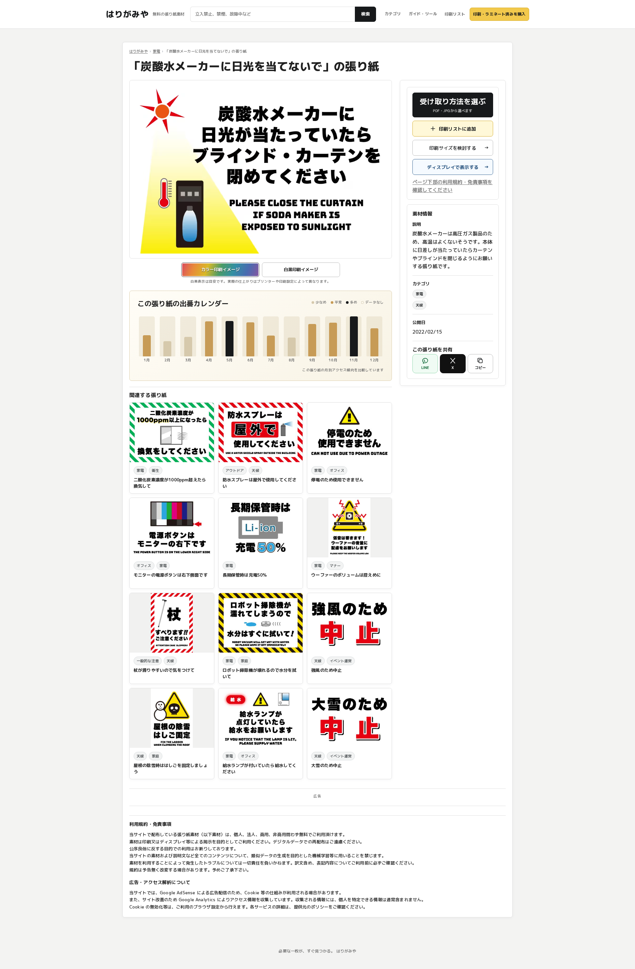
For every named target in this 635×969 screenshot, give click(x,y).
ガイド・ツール (423, 14)
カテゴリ (393, 14)
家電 (156, 51)
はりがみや (127, 14)
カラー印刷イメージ (220, 269)
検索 (365, 14)
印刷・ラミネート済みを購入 (499, 14)
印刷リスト (455, 14)
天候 (419, 305)
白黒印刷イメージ (301, 269)
